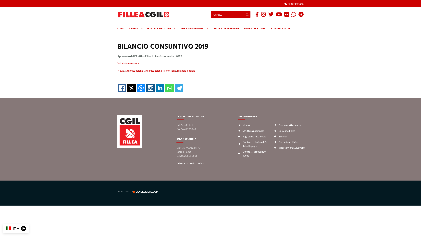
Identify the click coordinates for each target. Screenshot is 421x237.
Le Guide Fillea (287, 130)
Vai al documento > (128, 63)
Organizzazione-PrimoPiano (160, 70)
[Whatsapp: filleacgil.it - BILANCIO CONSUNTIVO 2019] (169, 88)
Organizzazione (134, 70)
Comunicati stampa (290, 125)
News (120, 70)
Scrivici (283, 136)
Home (246, 125)
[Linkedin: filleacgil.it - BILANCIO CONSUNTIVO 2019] (160, 88)
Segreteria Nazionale (254, 136)
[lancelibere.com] (147, 191)
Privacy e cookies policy (190, 162)
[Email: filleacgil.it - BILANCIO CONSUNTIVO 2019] (141, 88)
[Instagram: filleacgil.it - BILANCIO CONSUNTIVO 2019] (150, 88)
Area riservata (295, 3)
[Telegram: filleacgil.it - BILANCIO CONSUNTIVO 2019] (179, 88)
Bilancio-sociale (186, 70)
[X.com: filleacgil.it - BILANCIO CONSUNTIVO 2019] (131, 88)
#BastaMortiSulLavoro (292, 147)
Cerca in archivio (288, 142)
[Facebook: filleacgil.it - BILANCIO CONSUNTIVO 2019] (122, 88)
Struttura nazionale (253, 130)
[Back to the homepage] (143, 14)
